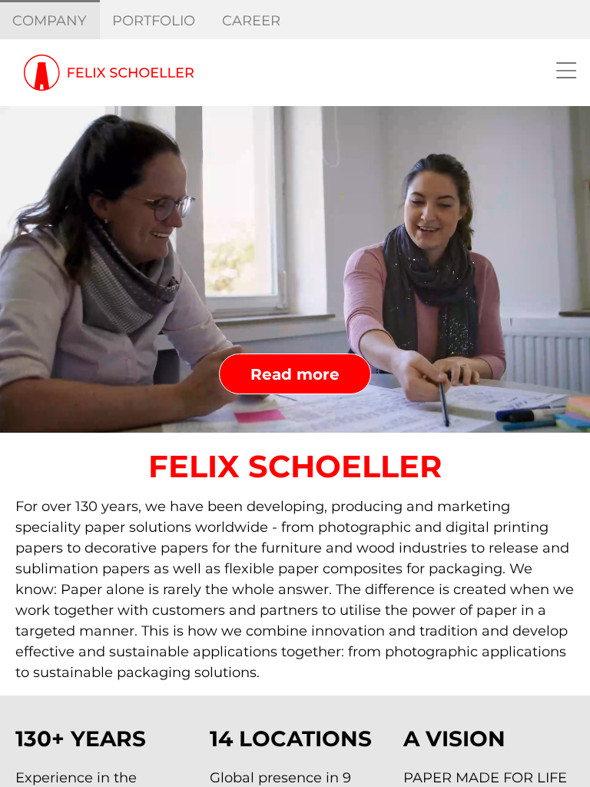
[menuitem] (50, 20)
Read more (295, 374)
